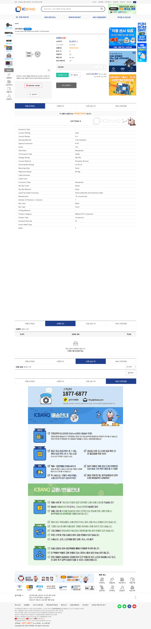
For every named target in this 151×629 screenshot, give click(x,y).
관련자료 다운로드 (34, 85)
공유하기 (34, 94)
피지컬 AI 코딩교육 (124, 17)
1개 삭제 (94, 67)
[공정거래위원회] (19, 588)
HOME (17, 23)
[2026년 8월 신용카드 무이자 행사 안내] (30, 2)
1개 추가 (103, 67)
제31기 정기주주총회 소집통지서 (39, 597)
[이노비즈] (51, 588)
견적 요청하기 (66, 85)
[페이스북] (129, 606)
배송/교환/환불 (121, 106)
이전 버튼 (135, 596)
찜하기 (76, 75)
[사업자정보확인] (56, 608)
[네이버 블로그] (119, 606)
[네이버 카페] (124, 606)
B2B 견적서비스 (50, 17)
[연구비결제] (39, 588)
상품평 (60, 106)
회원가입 (115, 2)
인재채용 (27, 605)
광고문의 (85, 605)
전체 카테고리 (24, 17)
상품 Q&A (91, 106)
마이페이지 (108, 2)
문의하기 (131, 373)
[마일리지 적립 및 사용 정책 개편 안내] (41, 600)
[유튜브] (134, 606)
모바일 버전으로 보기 (99, 605)
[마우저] (63, 588)
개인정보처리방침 (52, 605)
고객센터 (100, 2)
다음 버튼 (135, 598)
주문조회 (122, 2)
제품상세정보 (30, 106)
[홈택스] (29, 588)
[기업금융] (89, 588)
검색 (101, 8)
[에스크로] (75, 588)
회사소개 (17, 605)
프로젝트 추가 (62, 75)
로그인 (94, 2)
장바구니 (131, 2)
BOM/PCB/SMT (75, 17)
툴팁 (70, 54)
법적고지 (64, 605)
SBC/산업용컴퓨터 (99, 17)
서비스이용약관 (38, 605)
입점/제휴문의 (74, 605)
